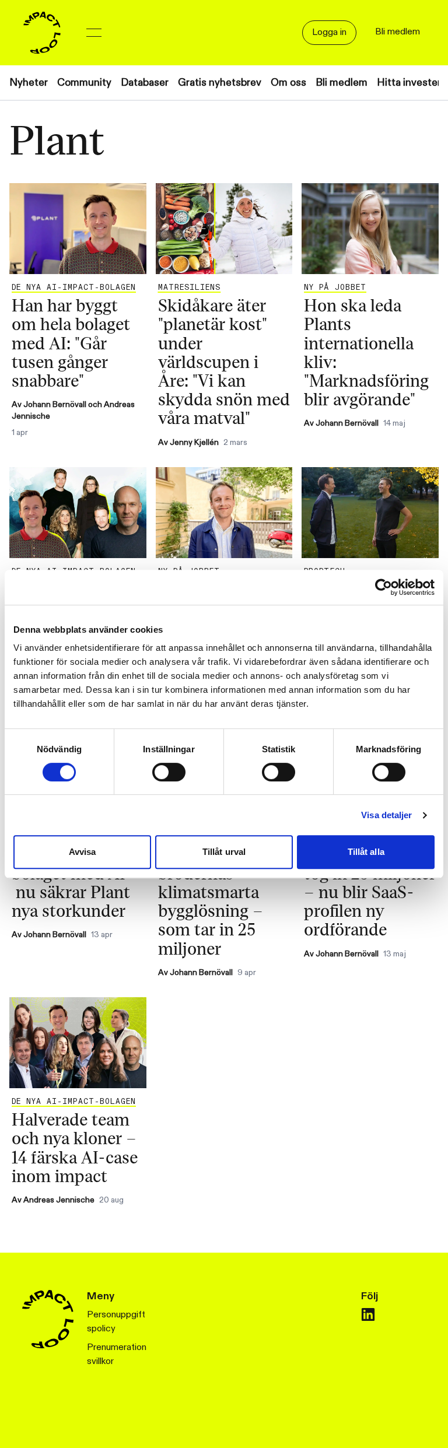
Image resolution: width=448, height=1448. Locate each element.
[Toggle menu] (94, 32)
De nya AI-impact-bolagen (74, 287)
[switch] (169, 772)
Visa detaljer (386, 815)
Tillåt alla (366, 852)
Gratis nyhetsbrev (219, 82)
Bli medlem (342, 82)
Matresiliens (189, 287)
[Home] (42, 33)
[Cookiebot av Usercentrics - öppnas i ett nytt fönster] (383, 587)
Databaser (145, 82)
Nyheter (28, 82)
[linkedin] (368, 1314)
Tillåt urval (224, 852)
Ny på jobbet (335, 287)
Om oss (288, 82)
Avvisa (82, 852)
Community (84, 82)
